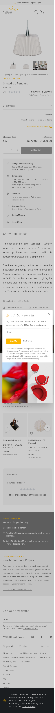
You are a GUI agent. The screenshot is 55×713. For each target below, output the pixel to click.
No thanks (27, 341)
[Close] (49, 314)
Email (9, 332)
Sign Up (13, 341)
